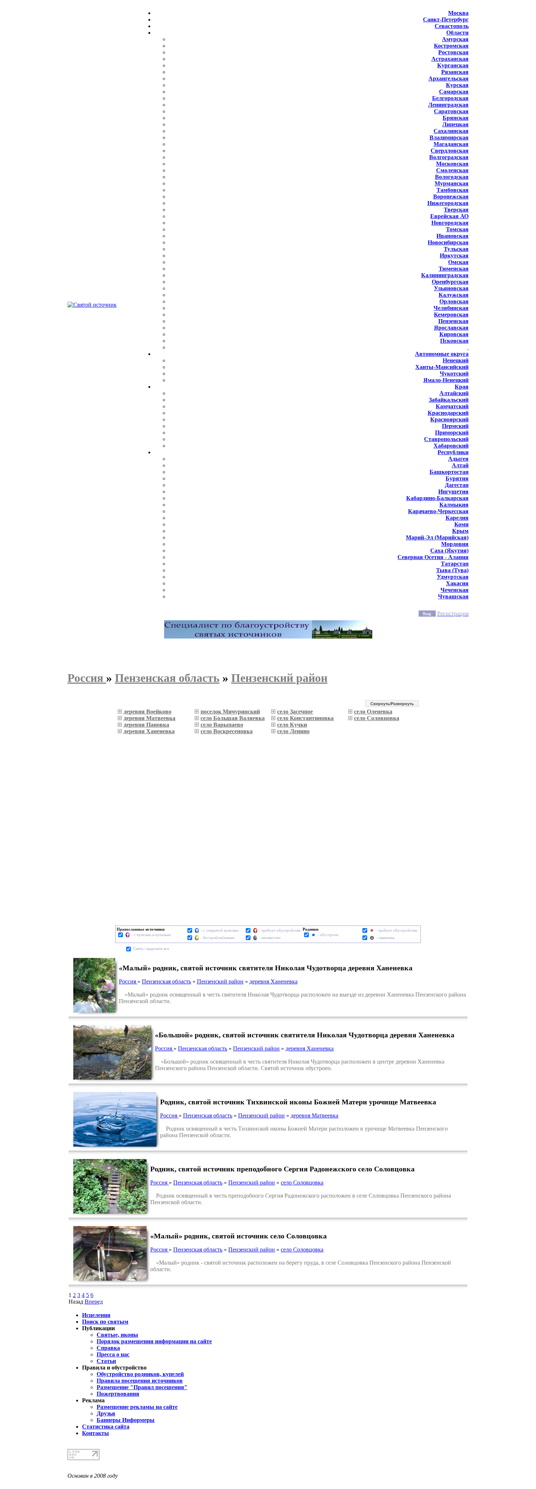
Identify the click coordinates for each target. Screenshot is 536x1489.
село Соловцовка (302, 1182)
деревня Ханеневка (273, 981)
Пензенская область (166, 981)
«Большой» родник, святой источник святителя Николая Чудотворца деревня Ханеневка (304, 1035)
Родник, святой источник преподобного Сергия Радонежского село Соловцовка (282, 1169)
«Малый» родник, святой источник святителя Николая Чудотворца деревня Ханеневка (265, 968)
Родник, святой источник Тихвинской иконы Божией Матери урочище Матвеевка (298, 1102)
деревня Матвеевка (314, 1115)
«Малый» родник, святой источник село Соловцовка (238, 1236)
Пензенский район (220, 981)
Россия (128, 981)
